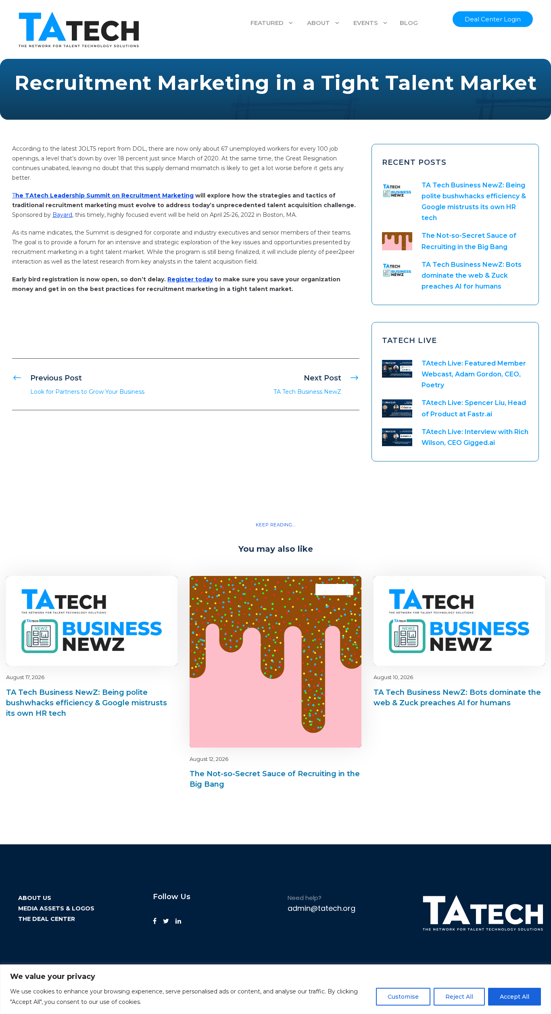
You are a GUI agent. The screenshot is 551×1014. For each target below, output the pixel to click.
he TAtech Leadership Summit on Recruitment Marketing (104, 195)
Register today (190, 279)
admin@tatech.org (321, 908)
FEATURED (267, 23)
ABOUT (318, 23)
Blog (143, 589)
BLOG (409, 23)
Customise (403, 996)
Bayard (62, 214)
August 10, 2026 (393, 677)
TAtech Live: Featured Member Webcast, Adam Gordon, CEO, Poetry (474, 374)
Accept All (514, 996)
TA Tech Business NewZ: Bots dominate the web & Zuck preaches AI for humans (472, 275)
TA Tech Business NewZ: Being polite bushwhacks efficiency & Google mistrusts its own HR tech (86, 703)
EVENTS (365, 23)
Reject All (459, 996)
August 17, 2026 (25, 677)
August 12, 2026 (209, 759)
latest (157, 589)
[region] (275, 989)
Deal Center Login (493, 19)
